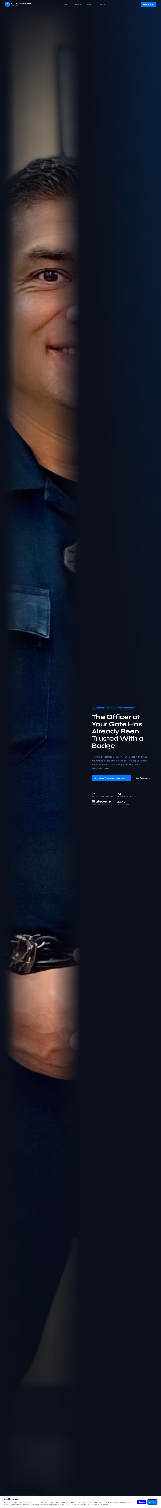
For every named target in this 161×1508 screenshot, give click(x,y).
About (67, 4)
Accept (152, 1502)
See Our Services (143, 778)
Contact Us (101, 4)
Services (78, 4)
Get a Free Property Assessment (110, 778)
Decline (142, 1502)
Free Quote (148, 4)
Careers (89, 4)
